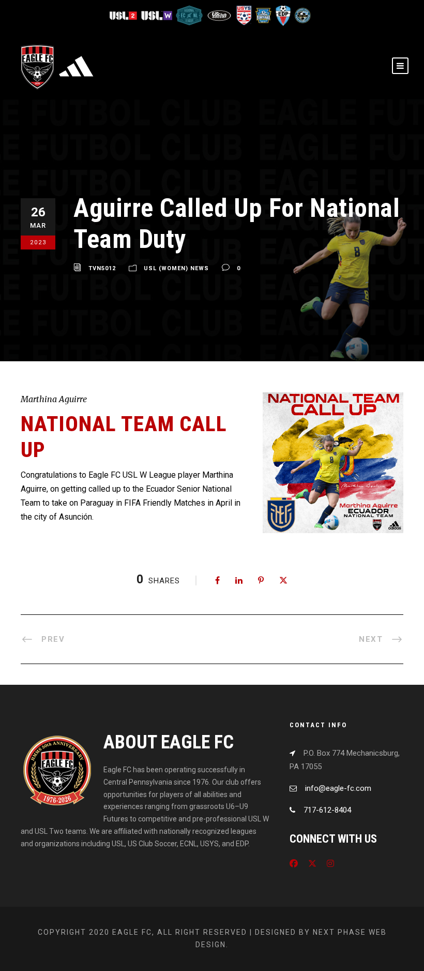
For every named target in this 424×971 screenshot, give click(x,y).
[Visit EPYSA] (263, 15)
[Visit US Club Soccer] (220, 15)
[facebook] (294, 864)
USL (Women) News (176, 268)
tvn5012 (102, 268)
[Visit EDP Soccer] (283, 15)
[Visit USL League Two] (125, 15)
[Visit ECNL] (190, 15)
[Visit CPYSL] (302, 15)
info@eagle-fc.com (338, 788)
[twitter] (312, 864)
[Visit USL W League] (157, 15)
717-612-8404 (327, 810)
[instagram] (330, 864)
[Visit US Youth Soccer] (243, 15)
